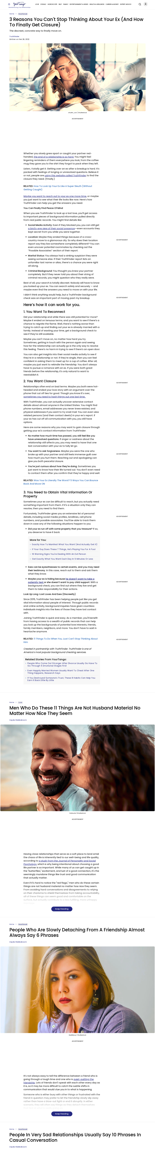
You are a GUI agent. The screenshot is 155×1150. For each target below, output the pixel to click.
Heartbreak (22, 14)
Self (60, 4)
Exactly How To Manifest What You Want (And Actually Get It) (64, 544)
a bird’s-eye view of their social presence (51, 228)
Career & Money (112, 4)
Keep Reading (62, 909)
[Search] (139, 3)
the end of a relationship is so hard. (54, 156)
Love (37, 4)
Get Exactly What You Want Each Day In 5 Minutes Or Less (62, 559)
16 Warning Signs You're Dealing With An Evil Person (59, 554)
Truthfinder (14, 36)
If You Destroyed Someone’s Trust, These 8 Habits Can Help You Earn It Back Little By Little (61, 679)
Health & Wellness (97, 4)
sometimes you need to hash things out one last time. (54, 396)
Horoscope (52, 4)
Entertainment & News (79, 4)
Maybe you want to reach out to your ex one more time (54, 196)
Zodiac (43, 4)
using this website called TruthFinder (65, 175)
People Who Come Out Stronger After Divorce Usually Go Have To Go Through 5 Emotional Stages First (62, 664)
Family (65, 4)
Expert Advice (125, 4)
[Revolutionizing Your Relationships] (19, 4)
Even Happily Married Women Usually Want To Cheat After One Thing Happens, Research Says (60, 671)
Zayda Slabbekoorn (18, 720)
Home (11, 14)
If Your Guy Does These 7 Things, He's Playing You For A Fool (63, 549)
